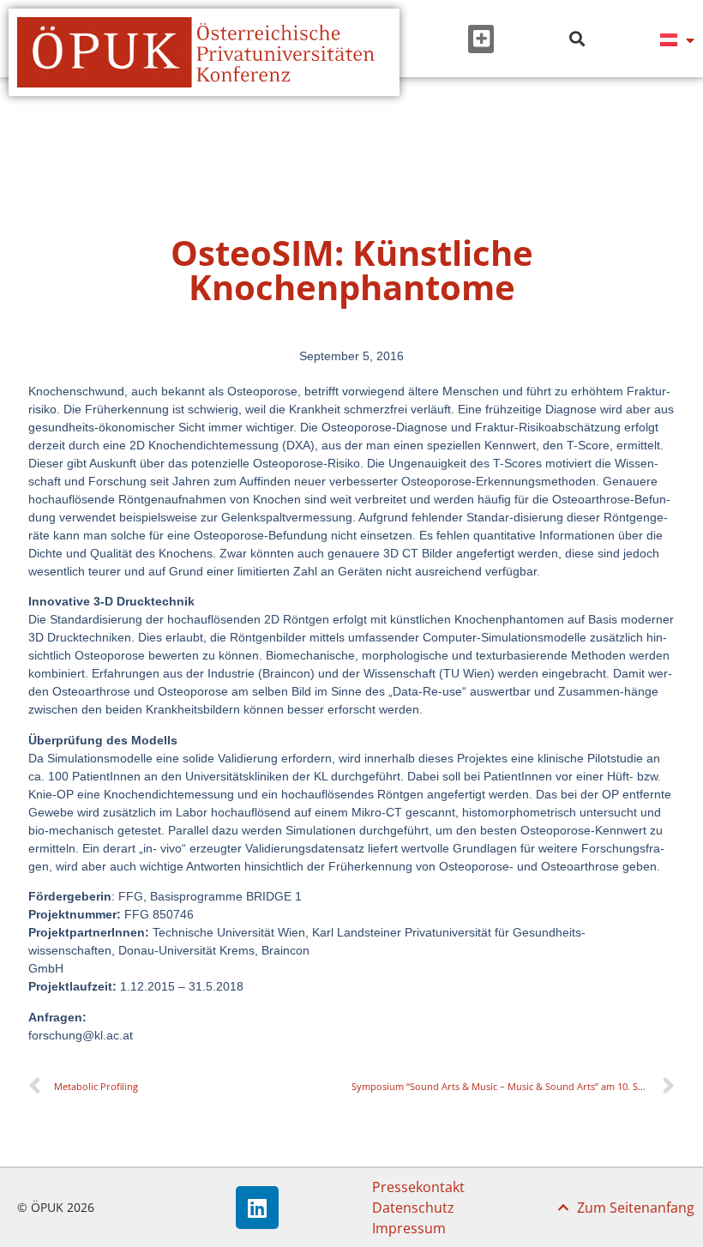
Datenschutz (413, 1207)
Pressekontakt (418, 1187)
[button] (481, 39)
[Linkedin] (257, 1207)
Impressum (409, 1228)
